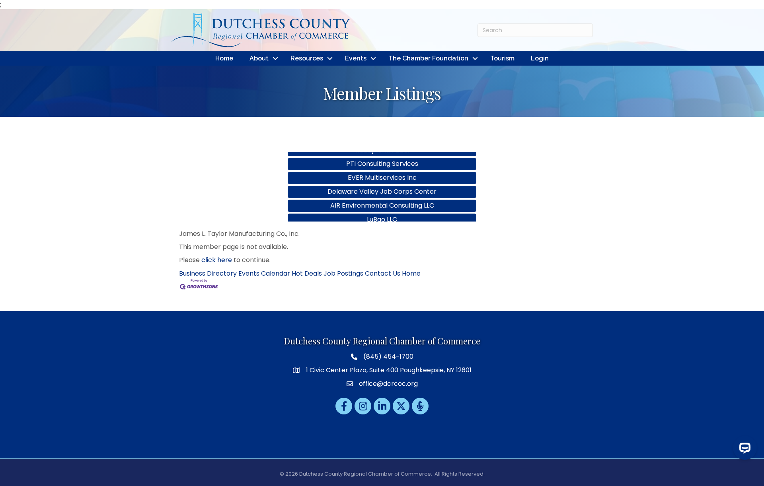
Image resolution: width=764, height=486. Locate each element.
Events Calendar (264, 273)
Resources (306, 58)
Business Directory (208, 273)
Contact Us (382, 273)
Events (355, 58)
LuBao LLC (382, 210)
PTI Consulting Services (382, 154)
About (259, 58)
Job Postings (343, 273)
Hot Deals (307, 273)
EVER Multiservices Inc (382, 168)
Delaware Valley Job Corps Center (382, 182)
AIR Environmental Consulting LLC (382, 196)
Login (540, 58)
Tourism (502, 58)
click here (216, 259)
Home (224, 58)
